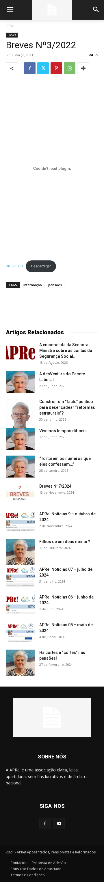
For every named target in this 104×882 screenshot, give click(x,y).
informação (32, 285)
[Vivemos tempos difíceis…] (20, 439)
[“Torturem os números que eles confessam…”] (20, 467)
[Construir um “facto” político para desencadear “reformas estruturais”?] (20, 415)
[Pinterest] (56, 68)
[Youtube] (59, 823)
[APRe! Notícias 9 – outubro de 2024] (20, 521)
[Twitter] (43, 68)
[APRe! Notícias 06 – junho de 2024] (20, 604)
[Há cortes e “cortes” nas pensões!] (20, 663)
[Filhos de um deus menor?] (20, 552)
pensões (55, 285)
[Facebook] (30, 68)
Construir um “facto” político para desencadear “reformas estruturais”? (67, 407)
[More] (83, 68)
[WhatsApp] (69, 68)
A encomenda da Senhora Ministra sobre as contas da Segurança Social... (65, 350)
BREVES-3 (14, 266)
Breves (12, 35)
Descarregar (41, 266)
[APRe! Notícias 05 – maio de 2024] (20, 632)
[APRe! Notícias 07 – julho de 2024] (20, 576)
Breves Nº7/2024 (55, 486)
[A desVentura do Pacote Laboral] (20, 382)
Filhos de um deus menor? (64, 541)
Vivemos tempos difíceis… (64, 430)
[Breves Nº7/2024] (20, 493)
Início (10, 25)
